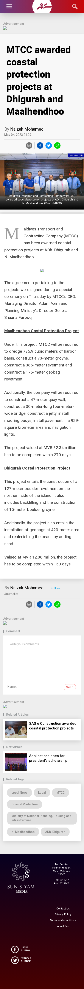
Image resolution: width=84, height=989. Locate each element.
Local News (19, 792)
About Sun (63, 926)
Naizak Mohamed (27, 129)
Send (69, 687)
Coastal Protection (24, 804)
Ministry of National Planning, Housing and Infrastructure (41, 818)
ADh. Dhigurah (55, 832)
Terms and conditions (63, 920)
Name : (12, 686)
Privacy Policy (63, 914)
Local (42, 792)
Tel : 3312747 (61, 880)
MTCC (60, 792)
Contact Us (63, 908)
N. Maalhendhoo (23, 832)
